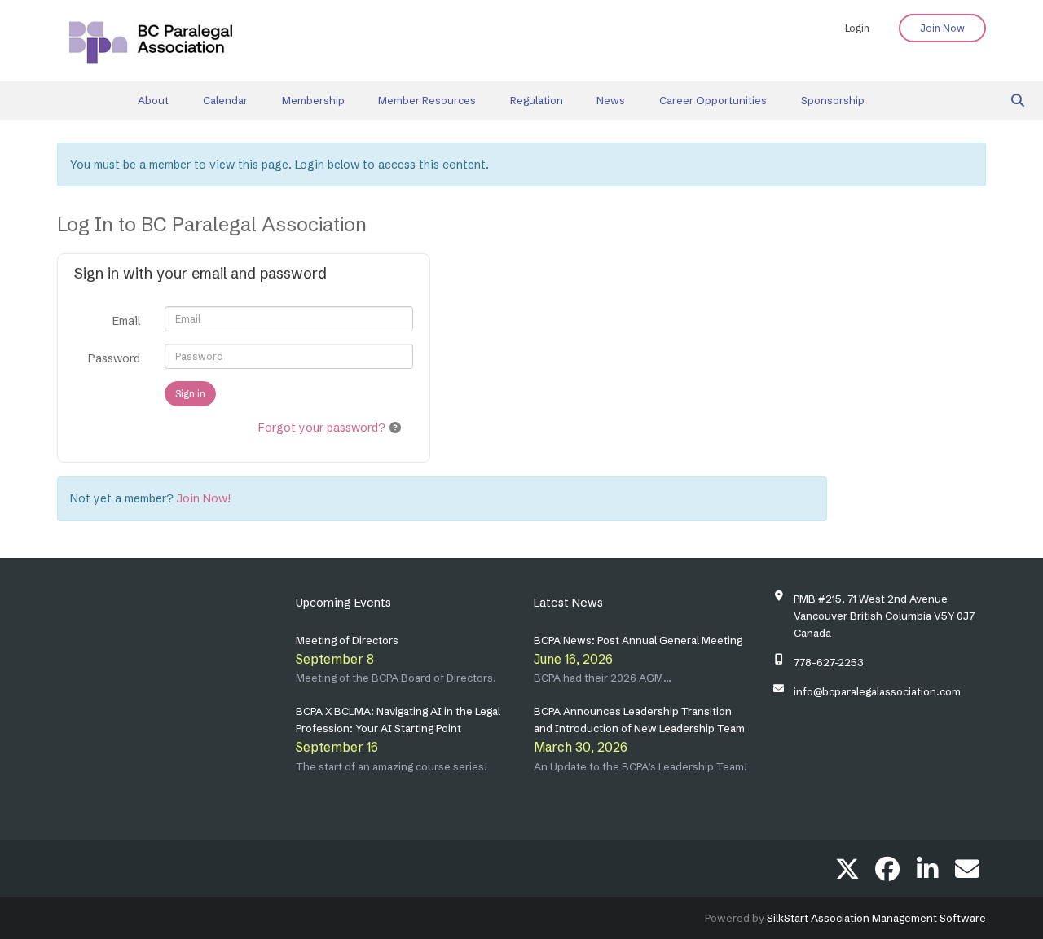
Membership (313, 100)
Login (857, 28)
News (610, 100)
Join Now (942, 28)
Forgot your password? (321, 427)
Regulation (536, 100)
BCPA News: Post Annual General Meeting (638, 640)
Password (114, 358)
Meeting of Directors (347, 640)
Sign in (190, 394)
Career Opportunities (713, 100)
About (153, 100)
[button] (395, 427)
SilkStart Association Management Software (876, 917)
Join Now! (204, 498)
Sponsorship (833, 100)
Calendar (225, 100)
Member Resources (427, 100)
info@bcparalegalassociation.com (877, 691)
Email (126, 321)
